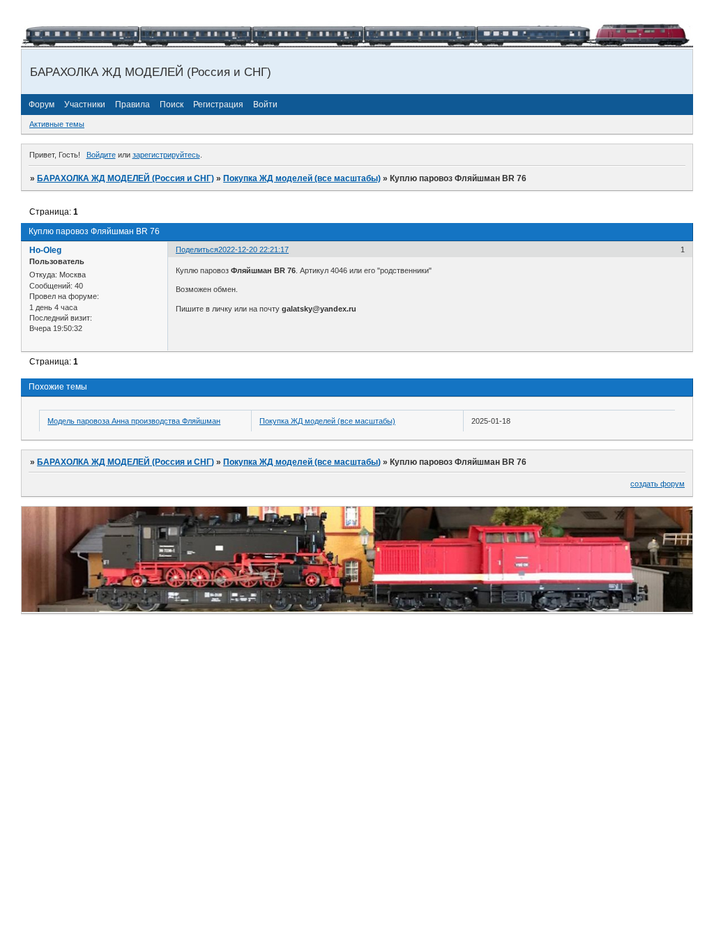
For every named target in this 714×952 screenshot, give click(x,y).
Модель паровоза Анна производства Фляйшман (133, 421)
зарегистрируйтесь (166, 155)
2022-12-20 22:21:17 (253, 249)
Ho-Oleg (45, 250)
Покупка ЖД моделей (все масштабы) (302, 178)
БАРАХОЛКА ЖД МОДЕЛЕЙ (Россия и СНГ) (125, 178)
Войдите (101, 155)
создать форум (657, 483)
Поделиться (197, 249)
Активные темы (56, 124)
